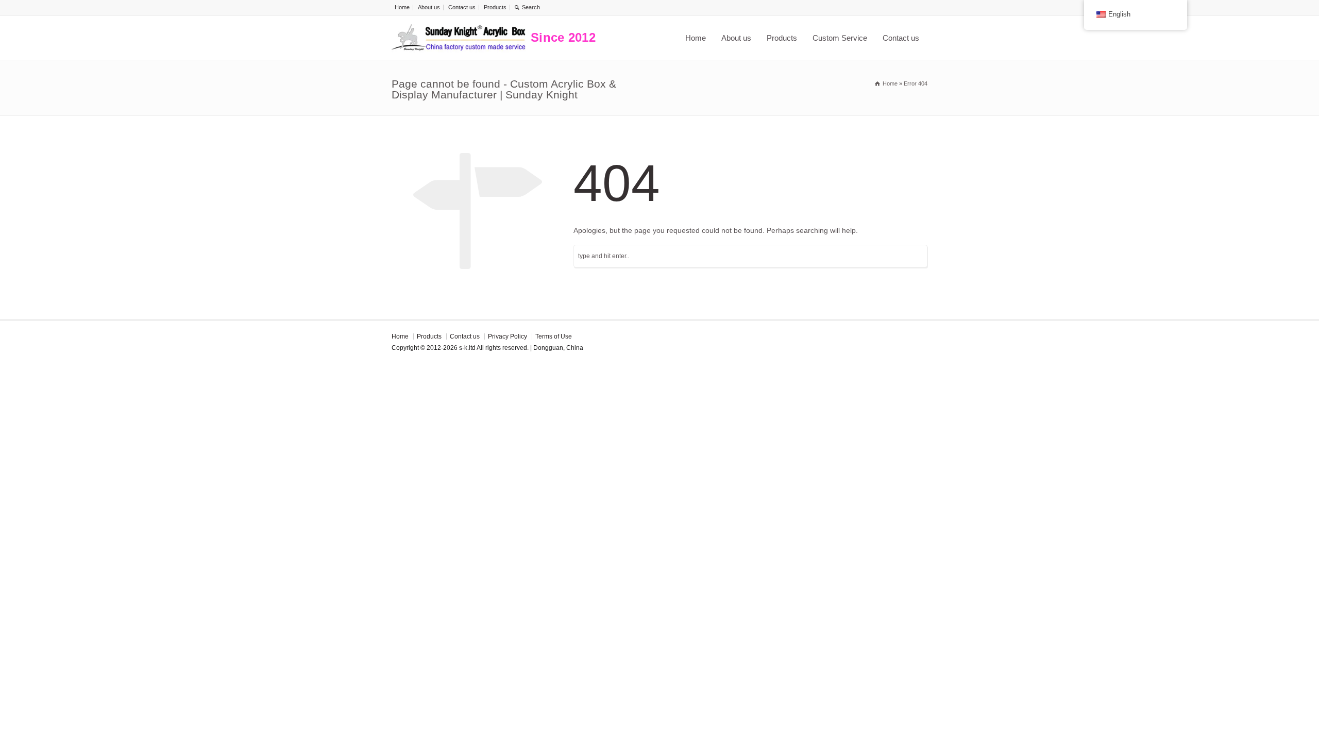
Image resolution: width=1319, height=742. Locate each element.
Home (402, 7)
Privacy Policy (507, 336)
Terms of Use (553, 336)
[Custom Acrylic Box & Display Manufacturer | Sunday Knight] (459, 38)
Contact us (462, 7)
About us (429, 7)
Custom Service (840, 37)
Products (495, 7)
